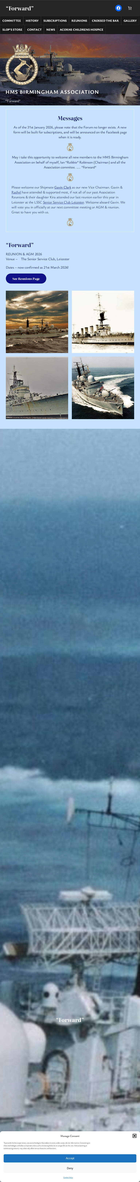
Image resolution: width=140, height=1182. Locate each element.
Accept (70, 1158)
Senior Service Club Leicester (63, 202)
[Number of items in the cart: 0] (129, 8)
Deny (70, 1168)
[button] (134, 1136)
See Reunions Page (26, 278)
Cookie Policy (68, 1177)
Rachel (16, 192)
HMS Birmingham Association (52, 91)
